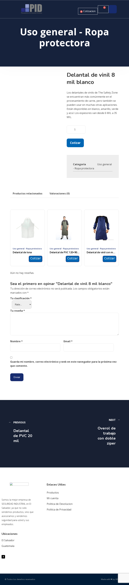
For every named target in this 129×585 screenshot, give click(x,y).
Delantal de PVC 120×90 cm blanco (64, 252)
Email (68, 341)
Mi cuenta (52, 498)
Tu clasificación (21, 298)
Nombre (16, 341)
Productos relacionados (27, 193)
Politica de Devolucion (60, 504)
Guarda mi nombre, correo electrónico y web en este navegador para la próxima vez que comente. (63, 364)
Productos (53, 492)
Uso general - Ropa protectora (27, 248)
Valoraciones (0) (60, 193)
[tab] (27, 193)
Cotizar (75, 143)
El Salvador (8, 540)
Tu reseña (17, 310)
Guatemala (8, 546)
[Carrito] (103, 9)
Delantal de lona (22, 252)
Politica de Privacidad (59, 509)
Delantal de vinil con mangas (101, 252)
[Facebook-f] (3, 556)
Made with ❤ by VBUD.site (112, 579)
